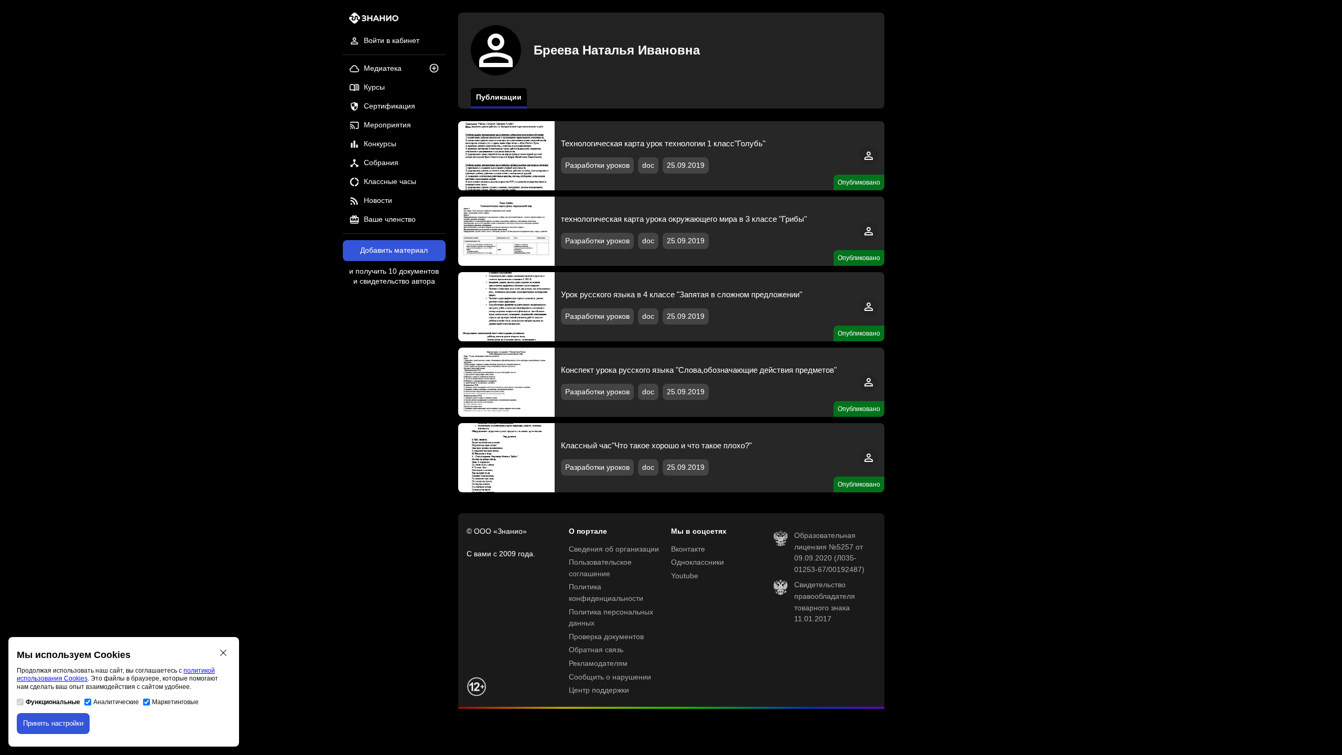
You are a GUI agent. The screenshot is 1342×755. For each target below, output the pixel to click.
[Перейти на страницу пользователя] (868, 163)
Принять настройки (53, 723)
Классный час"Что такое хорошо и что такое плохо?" (656, 445)
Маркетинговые (175, 702)
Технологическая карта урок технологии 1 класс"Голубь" (663, 143)
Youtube (684, 576)
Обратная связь (596, 650)
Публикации (499, 97)
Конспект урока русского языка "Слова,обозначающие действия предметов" (699, 369)
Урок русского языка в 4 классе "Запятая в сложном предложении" (681, 294)
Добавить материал (394, 250)
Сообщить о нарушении (610, 677)
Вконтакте (688, 549)
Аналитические (116, 702)
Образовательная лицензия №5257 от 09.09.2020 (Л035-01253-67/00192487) (829, 553)
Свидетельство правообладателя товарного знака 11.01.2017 (824, 602)
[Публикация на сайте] (437, 69)
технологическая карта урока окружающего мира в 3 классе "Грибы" (684, 218)
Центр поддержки (599, 690)
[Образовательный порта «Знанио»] (371, 21)
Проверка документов (606, 637)
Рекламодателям (598, 663)
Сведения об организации (614, 549)
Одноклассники (697, 562)
